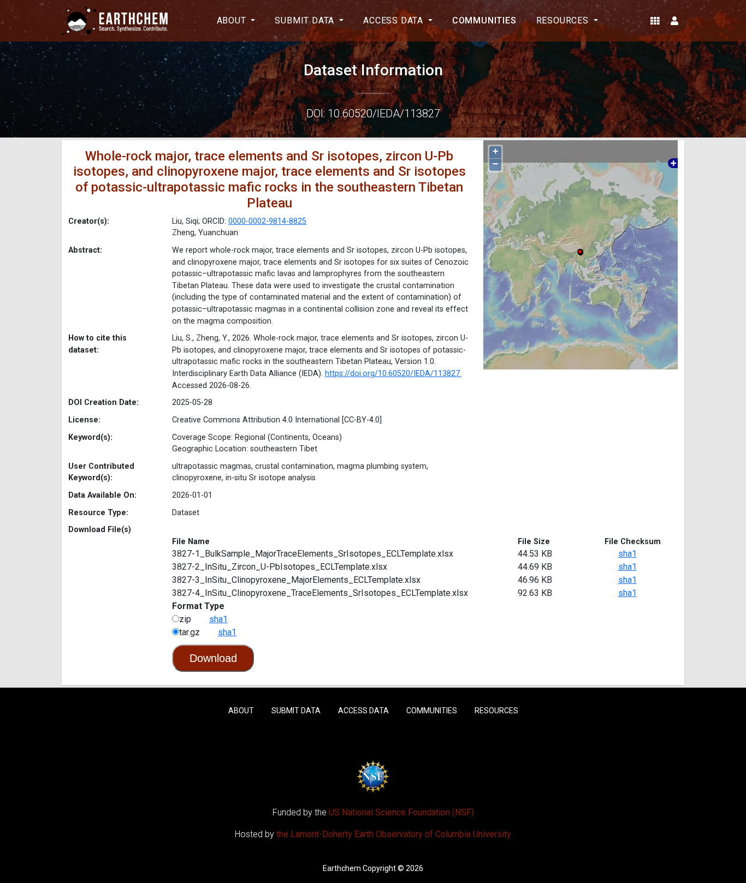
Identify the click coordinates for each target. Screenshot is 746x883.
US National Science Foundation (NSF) (401, 812)
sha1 (627, 553)
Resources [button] (563, 20)
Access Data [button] (394, 20)
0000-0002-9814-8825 (267, 221)
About (241, 710)
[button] (655, 20)
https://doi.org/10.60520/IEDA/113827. (393, 373)
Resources (496, 710)
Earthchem (342, 868)
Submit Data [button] (306, 20)
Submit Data (296, 710)
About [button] (233, 20)
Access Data (363, 710)
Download (213, 658)
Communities (484, 20)
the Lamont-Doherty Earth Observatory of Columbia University (393, 834)
